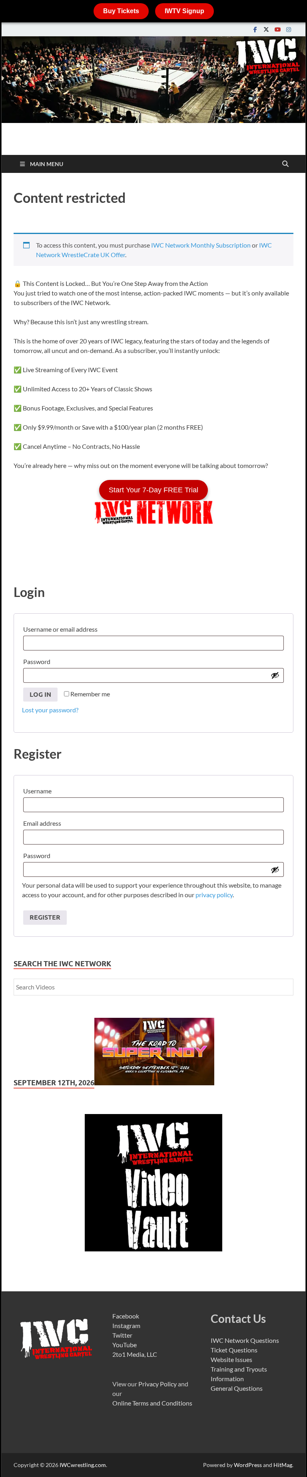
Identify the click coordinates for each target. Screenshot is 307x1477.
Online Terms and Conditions (152, 1403)
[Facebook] (255, 29)
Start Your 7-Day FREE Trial (153, 490)
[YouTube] (277, 29)
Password (38, 660)
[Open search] (285, 164)
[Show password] (275, 675)
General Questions (237, 1388)
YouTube (124, 1344)
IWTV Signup (184, 11)
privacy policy (214, 894)
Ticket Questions (234, 1350)
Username (39, 790)
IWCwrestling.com (83, 1464)
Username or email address (62, 628)
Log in (40, 694)
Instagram (126, 1325)
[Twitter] (266, 29)
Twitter (122, 1335)
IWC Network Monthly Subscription (201, 245)
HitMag (282, 1464)
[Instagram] (288, 29)
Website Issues (231, 1359)
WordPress (248, 1464)
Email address (44, 822)
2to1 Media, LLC (134, 1354)
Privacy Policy (157, 1384)
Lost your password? (50, 710)
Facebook (125, 1316)
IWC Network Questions (245, 1340)
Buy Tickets (121, 11)
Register (45, 917)
